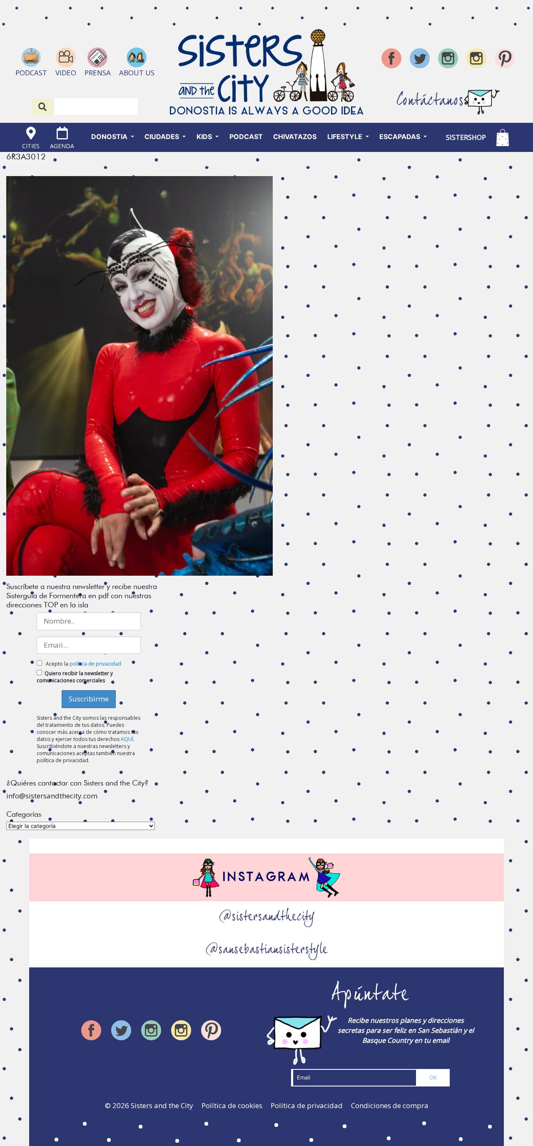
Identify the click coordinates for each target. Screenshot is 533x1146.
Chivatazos (294, 136)
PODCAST (246, 136)
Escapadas (400, 136)
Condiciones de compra (389, 1105)
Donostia (110, 136)
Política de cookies (232, 1105)
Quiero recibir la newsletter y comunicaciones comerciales (75, 677)
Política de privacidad (307, 1105)
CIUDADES (162, 136)
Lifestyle (345, 136)
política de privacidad (95, 663)
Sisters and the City (162, 1105)
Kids (205, 136)
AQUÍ (127, 739)
